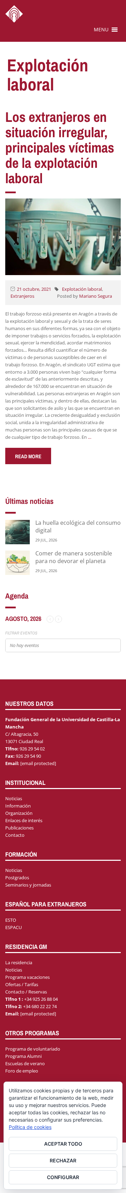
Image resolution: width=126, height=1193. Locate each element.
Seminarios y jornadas (28, 885)
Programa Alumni (23, 1056)
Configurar (63, 1177)
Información (18, 806)
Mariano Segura (95, 296)
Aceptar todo (63, 1144)
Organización (19, 813)
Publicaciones (19, 828)
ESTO (10, 920)
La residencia (18, 962)
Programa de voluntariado (32, 1049)
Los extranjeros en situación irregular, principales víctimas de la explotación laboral (59, 147)
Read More (28, 456)
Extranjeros (22, 296)
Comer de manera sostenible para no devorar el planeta (73, 557)
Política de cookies (30, 1127)
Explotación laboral (82, 289)
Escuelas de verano (25, 1063)
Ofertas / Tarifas (21, 984)
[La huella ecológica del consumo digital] (17, 531)
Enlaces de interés (23, 820)
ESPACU (13, 927)
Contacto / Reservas (26, 992)
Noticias (13, 798)
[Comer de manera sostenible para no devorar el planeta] (17, 562)
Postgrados (17, 877)
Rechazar (63, 1160)
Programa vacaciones (27, 977)
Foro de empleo (21, 1071)
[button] (101, 30)
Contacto (14, 835)
